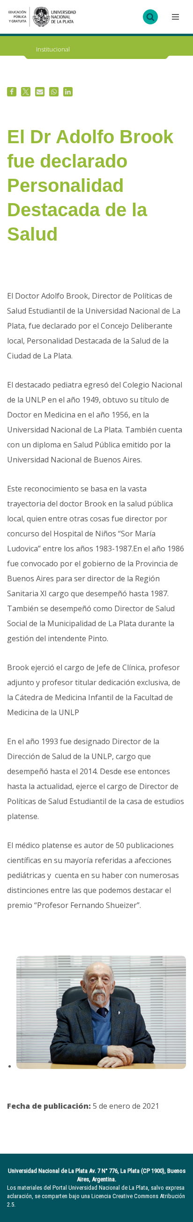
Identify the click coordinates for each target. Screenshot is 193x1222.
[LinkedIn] (68, 91)
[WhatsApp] (54, 91)
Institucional (53, 49)
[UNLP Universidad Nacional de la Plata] (42, 17)
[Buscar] (150, 16)
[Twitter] (25, 91)
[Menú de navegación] (174, 16)
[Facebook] (11, 91)
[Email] (40, 91)
